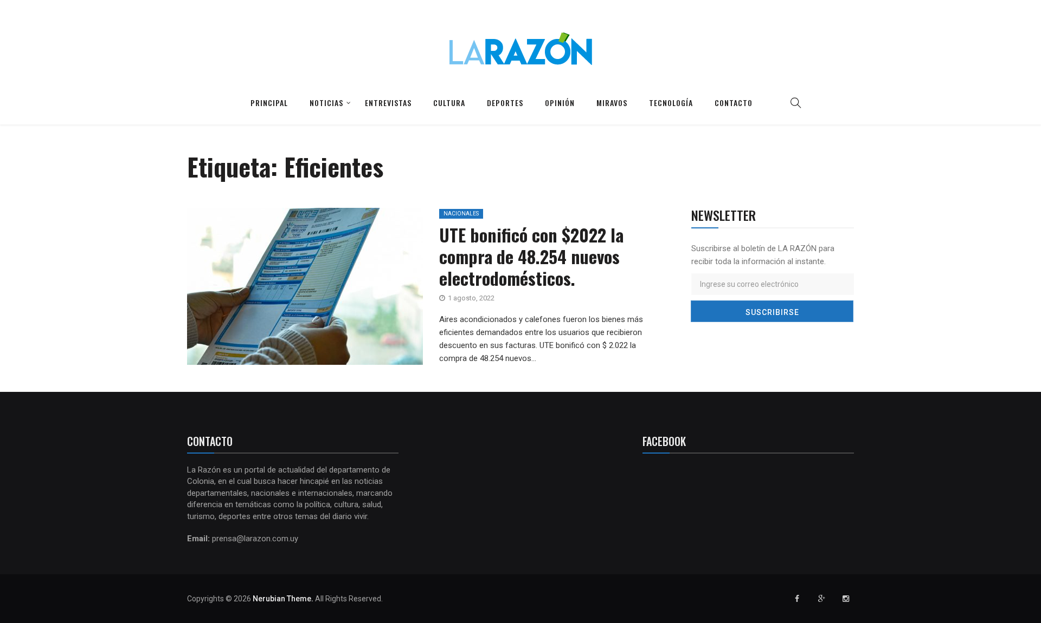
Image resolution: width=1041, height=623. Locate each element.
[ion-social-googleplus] (821, 599)
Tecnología (671, 102)
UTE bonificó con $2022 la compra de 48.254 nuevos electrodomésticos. (531, 256)
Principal (269, 102)
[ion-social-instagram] (846, 599)
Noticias (326, 102)
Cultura (449, 102)
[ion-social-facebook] (797, 599)
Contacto (734, 102)
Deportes (505, 102)
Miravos (611, 102)
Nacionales (461, 214)
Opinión (560, 102)
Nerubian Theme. (283, 598)
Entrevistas (388, 102)
